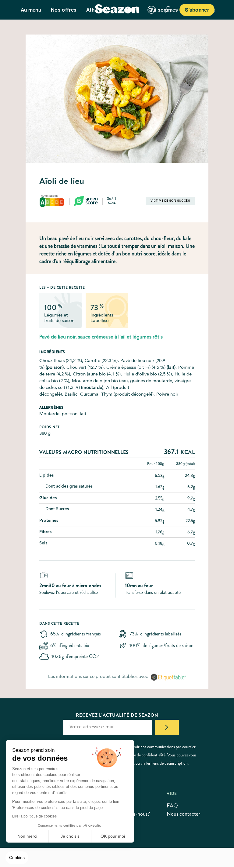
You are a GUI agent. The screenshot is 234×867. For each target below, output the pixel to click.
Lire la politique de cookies (34, 816)
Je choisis (70, 836)
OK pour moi (113, 836)
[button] (16, 857)
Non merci (27, 836)
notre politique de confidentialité (138, 755)
